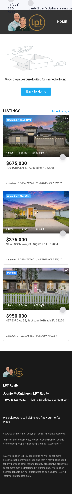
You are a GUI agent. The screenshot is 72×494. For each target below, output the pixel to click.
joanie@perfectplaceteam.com (50, 399)
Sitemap (41, 443)
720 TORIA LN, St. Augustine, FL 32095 (30, 167)
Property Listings (26, 443)
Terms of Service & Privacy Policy (20, 439)
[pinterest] (46, 409)
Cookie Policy (47, 439)
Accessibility (55, 443)
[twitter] (22, 409)
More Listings (60, 111)
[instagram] (30, 409)
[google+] (54, 409)
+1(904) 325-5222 (14, 399)
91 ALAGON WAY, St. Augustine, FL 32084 (32, 244)
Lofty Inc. (21, 433)
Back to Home (36, 91)
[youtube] (38, 409)
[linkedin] (14, 409)
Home (62, 22)
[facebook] (6, 409)
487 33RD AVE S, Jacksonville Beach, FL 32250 (35, 320)
